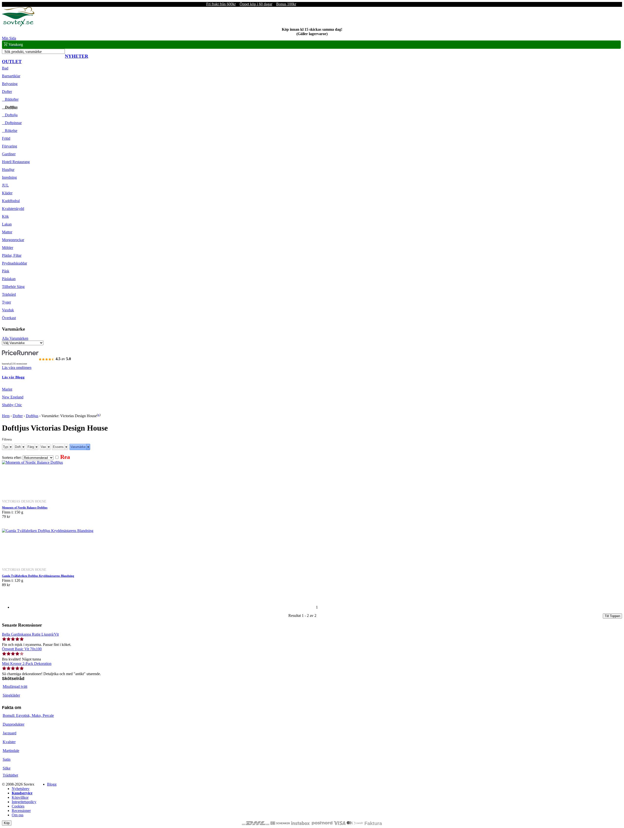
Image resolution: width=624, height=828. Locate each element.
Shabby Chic (12, 405)
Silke (6, 768)
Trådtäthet (10, 775)
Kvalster (9, 742)
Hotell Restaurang (16, 162)
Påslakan (9, 279)
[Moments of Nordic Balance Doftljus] (32, 462)
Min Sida (9, 38)
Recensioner (21, 810)
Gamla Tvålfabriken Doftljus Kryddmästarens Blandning (38, 576)
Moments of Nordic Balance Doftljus (25, 507)
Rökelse (9, 130)
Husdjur (8, 170)
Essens (58, 447)
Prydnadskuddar (14, 263)
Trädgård (9, 294)
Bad (5, 68)
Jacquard (9, 733)
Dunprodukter (13, 724)
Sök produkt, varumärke (23, 51)
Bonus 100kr (286, 4)
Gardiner (9, 154)
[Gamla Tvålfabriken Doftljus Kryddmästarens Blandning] (47, 531)
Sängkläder (11, 695)
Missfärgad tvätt (15, 686)
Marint (7, 389)
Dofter (7, 91)
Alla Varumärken (15, 338)
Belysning (10, 84)
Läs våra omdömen (16, 367)
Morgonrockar (13, 240)
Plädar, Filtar (11, 255)
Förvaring (9, 146)
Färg (31, 447)
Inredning (9, 177)
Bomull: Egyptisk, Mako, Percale (28, 715)
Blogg (52, 784)
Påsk (5, 271)
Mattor (7, 232)
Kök (5, 216)
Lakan (7, 224)
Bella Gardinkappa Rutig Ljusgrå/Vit (30, 634)
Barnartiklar (11, 76)
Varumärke (78, 447)
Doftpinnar (12, 123)
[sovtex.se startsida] (18, 25)
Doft (18, 447)
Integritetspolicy (24, 802)
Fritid (6, 138)
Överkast (9, 318)
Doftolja (10, 115)
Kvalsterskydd (13, 209)
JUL (5, 185)
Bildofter (10, 99)
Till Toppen (612, 616)
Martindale (11, 751)
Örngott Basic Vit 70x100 (22, 649)
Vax (43, 447)
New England (12, 397)
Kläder (7, 193)
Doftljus (10, 107)
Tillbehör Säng (13, 287)
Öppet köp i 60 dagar (256, 4)
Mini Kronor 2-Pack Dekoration (26, 663)
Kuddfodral (11, 201)
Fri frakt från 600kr (221, 4)
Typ (5, 447)
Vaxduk (8, 310)
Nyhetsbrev (20, 789)
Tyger (6, 302)
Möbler (7, 248)
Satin (6, 759)
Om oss (17, 815)
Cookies (18, 806)
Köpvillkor (20, 797)
